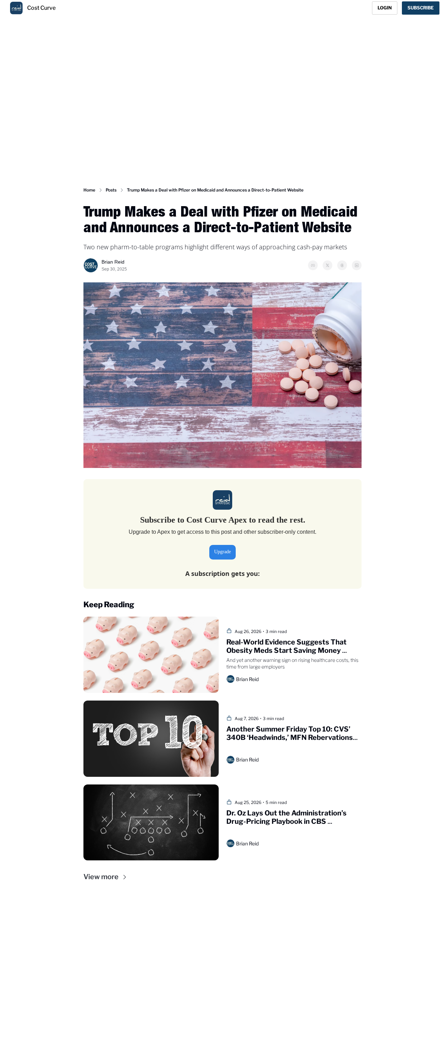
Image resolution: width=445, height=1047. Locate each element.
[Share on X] (327, 265)
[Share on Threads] (342, 265)
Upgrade (222, 551)
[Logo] (16, 8)
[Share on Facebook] (313, 265)
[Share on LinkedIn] (357, 265)
